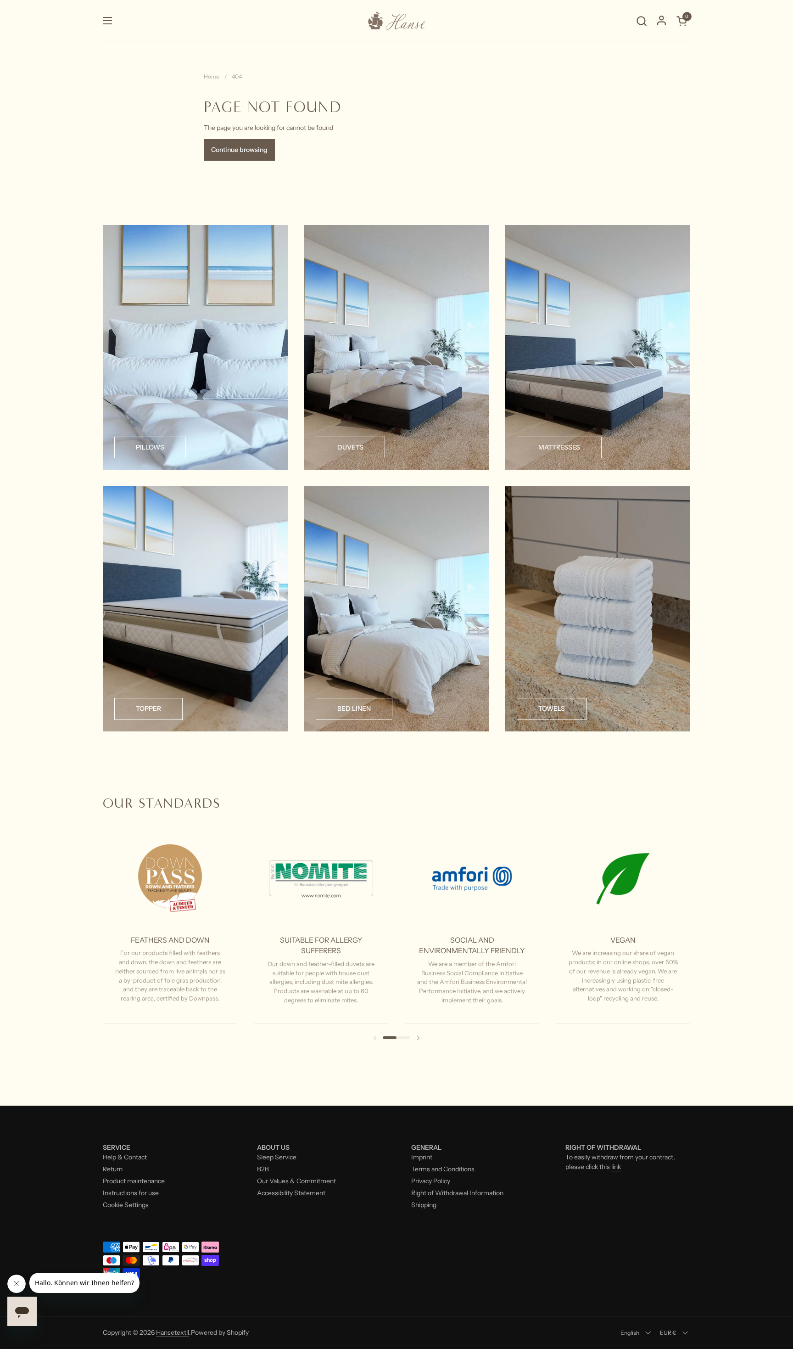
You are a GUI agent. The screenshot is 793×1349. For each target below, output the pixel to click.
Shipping (423, 1205)
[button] (641, 21)
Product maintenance (134, 1181)
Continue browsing (239, 150)
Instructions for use (131, 1193)
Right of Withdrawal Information (457, 1193)
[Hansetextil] (396, 20)
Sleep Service (276, 1157)
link (616, 1167)
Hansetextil (172, 1332)
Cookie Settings (126, 1205)
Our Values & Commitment (296, 1181)
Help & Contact (125, 1157)
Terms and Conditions (443, 1169)
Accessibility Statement (291, 1193)
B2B (263, 1169)
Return (113, 1169)
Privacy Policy (430, 1181)
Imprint (421, 1157)
